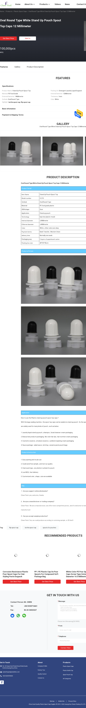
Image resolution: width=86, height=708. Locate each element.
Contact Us (41, 678)
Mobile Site (61, 701)
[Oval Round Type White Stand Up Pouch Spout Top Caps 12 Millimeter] (15, 555)
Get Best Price (8, 38)
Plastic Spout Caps (20, 11)
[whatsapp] (18, 616)
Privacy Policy (72, 701)
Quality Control (42, 674)
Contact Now (65, 648)
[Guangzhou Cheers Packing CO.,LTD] (6, 4)
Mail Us (27, 38)
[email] (12, 616)
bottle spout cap (30, 527)
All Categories (67, 678)
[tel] (30, 616)
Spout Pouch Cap (68, 674)
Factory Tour (41, 670)
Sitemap (52, 701)
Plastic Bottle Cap (68, 670)
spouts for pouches (49, 527)
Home (2, 11)
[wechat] (24, 616)
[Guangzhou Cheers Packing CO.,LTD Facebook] (2, 682)
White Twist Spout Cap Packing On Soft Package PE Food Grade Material (15, 574)
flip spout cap (13, 527)
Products (9, 11)
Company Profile (42, 666)
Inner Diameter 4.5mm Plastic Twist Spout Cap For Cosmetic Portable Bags (47, 574)
